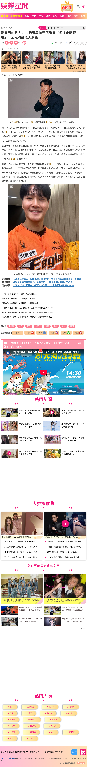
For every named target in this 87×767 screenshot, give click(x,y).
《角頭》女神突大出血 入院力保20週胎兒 (20, 557)
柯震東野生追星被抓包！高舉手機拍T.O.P (62, 537)
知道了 (82, 763)
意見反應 (59, 752)
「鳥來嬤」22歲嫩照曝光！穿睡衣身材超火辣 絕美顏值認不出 (32, 67)
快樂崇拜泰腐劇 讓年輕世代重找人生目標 (20, 552)
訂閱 (28, 333)
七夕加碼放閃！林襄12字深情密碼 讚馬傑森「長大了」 (10, 67)
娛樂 (10, 28)
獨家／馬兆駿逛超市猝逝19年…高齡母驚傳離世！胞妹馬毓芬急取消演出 (73, 620)
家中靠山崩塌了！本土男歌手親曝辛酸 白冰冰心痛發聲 (30, 608)
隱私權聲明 (20, 752)
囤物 (51, 164)
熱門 (34, 16)
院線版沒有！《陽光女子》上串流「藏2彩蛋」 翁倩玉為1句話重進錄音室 (22, 600)
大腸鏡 (49, 122)
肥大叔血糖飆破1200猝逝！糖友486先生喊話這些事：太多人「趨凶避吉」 (30, 620)
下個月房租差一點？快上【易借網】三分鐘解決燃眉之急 (24, 308)
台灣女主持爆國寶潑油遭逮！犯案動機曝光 (19, 294)
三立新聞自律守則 (33, 752)
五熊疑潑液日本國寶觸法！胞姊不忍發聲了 (20, 541)
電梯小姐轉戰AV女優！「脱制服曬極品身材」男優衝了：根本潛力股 (75, 67)
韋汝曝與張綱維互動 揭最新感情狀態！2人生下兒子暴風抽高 (54, 67)
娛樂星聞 (4, 28)
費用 (31, 122)
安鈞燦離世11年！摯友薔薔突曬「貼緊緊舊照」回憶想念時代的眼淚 (63, 600)
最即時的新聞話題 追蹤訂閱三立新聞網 (18, 299)
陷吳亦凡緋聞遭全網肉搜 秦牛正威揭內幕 (20, 547)
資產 (23, 136)
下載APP (17, 333)
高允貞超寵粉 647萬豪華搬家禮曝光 (17, 537)
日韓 (69, 16)
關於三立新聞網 (7, 752)
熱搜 (41, 16)
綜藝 (55, 16)
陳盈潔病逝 (17, 16)
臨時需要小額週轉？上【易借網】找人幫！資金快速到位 (24, 312)
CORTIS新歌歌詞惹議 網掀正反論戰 (61, 552)
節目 (6, 132)
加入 (40, 333)
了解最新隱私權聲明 (68, 763)
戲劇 (62, 16)
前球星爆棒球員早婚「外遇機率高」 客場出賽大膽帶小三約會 (43, 282)
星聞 (48, 16)
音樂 (83, 16)
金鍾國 (15, 122)
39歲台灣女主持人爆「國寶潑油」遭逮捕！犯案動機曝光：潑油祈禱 (73, 609)
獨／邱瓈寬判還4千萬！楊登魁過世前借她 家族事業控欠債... (27, 317)
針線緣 (4, 16)
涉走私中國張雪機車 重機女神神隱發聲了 (63, 557)
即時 (27, 16)
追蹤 (52, 333)
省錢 (12, 159)
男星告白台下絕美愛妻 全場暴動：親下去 (63, 541)
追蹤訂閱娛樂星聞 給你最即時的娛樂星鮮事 (20, 303)
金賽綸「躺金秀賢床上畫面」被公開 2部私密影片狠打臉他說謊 (43, 285)
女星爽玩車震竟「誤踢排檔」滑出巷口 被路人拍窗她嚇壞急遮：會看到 (47, 279)
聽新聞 (42, 28)
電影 (76, 16)
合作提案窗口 (48, 752)
